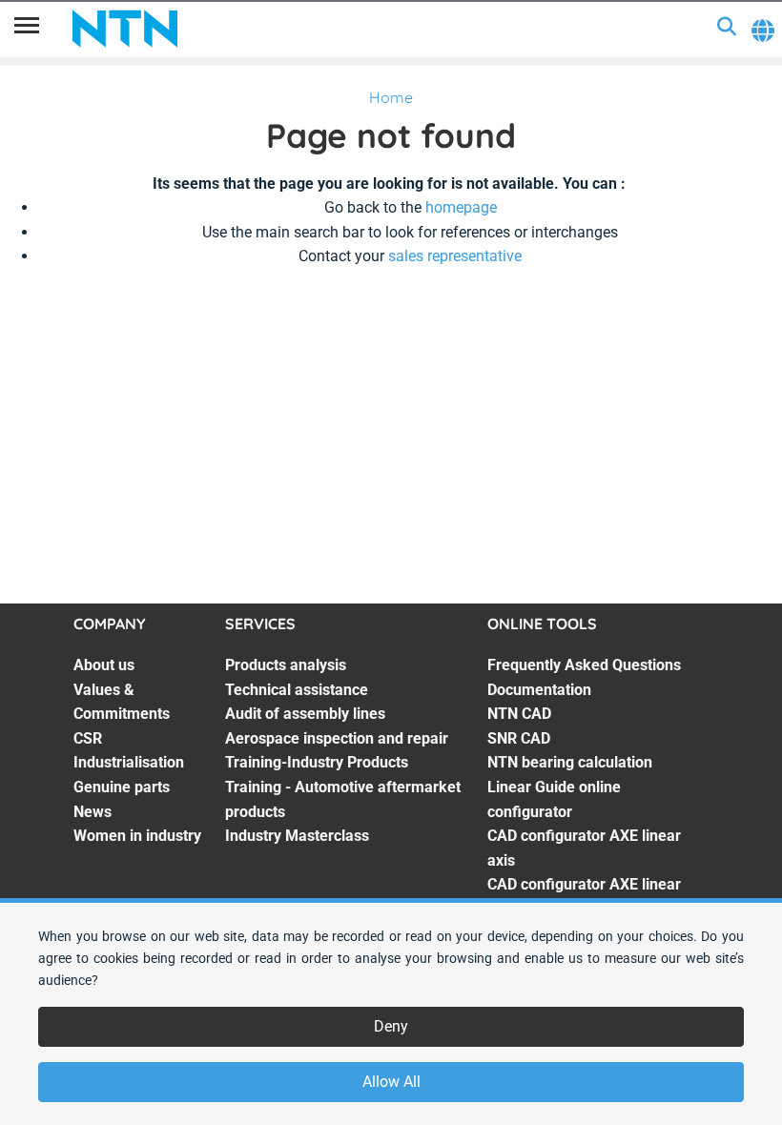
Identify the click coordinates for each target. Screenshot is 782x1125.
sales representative (455, 256)
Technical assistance (296, 690)
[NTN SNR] (124, 29)
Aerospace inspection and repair (336, 738)
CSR (87, 738)
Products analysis (285, 665)
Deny (391, 1026)
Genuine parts (121, 787)
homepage (461, 207)
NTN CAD (519, 714)
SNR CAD (518, 738)
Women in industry (137, 836)
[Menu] (26, 29)
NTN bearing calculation (569, 762)
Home (391, 97)
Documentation (539, 690)
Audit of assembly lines (305, 714)
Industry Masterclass (297, 836)
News (92, 812)
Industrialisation (128, 762)
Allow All (391, 1082)
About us (103, 665)
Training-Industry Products (316, 762)
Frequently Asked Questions (584, 665)
